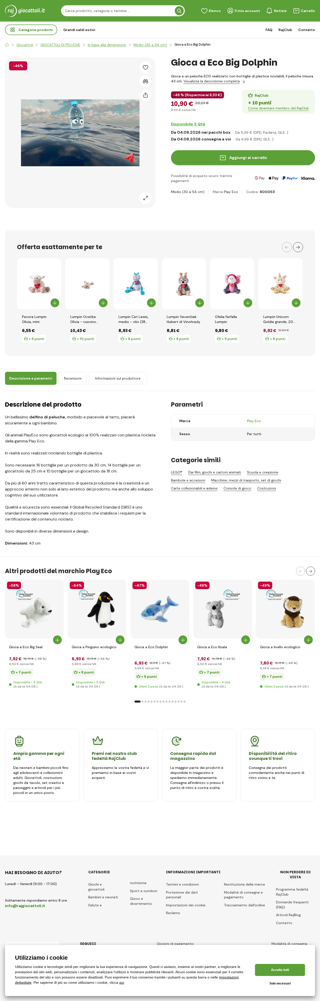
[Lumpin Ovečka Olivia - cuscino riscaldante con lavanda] (87, 283)
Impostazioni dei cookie (186, 905)
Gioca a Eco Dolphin (151, 647)
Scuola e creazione (262, 472)
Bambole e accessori (188, 480)
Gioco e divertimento (141, 901)
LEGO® (176, 472)
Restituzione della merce (244, 884)
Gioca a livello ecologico (280, 647)
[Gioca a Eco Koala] (222, 609)
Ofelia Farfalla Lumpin (226, 319)
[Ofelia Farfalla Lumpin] (232, 283)
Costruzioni (266, 488)
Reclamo (173, 913)
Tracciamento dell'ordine (244, 905)
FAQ (269, 30)
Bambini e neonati (103, 897)
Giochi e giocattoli (96, 887)
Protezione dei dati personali (182, 895)
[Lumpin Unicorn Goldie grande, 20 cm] (280, 283)
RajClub (285, 30)
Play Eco (231, 192)
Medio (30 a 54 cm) (187, 192)
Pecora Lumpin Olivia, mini (34, 319)
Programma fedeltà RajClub (292, 892)
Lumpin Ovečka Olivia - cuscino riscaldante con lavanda (83, 319)
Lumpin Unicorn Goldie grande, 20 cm (278, 319)
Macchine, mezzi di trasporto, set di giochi (246, 480)
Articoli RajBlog (288, 915)
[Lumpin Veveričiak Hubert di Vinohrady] (184, 283)
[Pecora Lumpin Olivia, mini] (39, 283)
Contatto (306, 30)
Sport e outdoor (144, 891)
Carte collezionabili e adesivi (194, 488)
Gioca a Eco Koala (212, 647)
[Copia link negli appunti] (146, 95)
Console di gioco (237, 488)
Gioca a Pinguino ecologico (94, 647)
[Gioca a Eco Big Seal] (34, 609)
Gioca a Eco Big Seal (25, 647)
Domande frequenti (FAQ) (292, 904)
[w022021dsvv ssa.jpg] (159, 609)
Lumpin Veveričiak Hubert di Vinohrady (183, 319)
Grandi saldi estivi (79, 30)
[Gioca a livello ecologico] (285, 609)
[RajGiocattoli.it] (7, 44)
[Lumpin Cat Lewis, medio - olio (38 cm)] (136, 283)
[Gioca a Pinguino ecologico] (97, 609)
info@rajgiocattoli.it (25, 905)
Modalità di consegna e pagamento (243, 895)
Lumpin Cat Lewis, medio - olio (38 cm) (133, 319)
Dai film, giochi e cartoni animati (214, 472)
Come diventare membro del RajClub (278, 108)
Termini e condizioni (182, 884)
